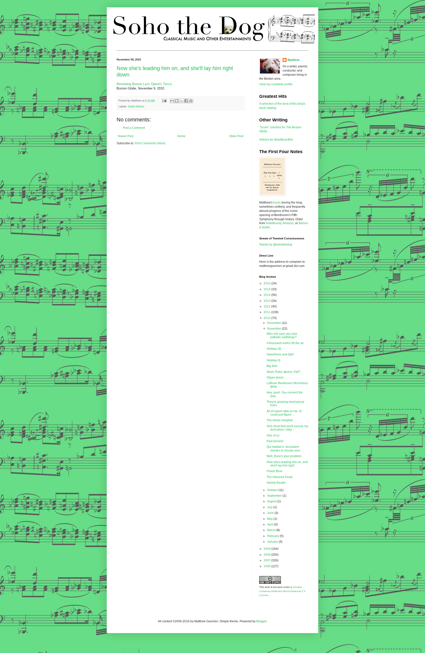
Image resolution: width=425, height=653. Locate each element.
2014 (267, 295)
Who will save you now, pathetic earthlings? (282, 335)
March (271, 530)
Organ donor (275, 377)
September (275, 495)
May (270, 519)
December (274, 323)
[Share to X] (181, 100)
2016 (267, 283)
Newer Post (125, 136)
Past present (275, 441)
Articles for (276, 139)
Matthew (293, 60)
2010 (267, 318)
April (270, 524)
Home (181, 136)
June (270, 513)
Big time (272, 366)
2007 (267, 560)
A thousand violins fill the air (285, 343)
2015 (267, 289)
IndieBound (273, 223)
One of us (273, 435)
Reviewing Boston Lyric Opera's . (144, 84)
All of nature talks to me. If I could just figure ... (284, 412)
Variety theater (276, 482)
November (274, 328)
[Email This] (172, 100)
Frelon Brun (274, 471)
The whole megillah (280, 420)
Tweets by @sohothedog (275, 244)
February (273, 536)
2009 (267, 549)
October (272, 490)
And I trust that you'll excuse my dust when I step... (287, 427)
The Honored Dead (279, 477)
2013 (267, 301)
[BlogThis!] (176, 100)
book (276, 202)
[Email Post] (164, 100)
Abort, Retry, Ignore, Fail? (283, 372)
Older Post (236, 136)
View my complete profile (276, 84)
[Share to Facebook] (186, 100)
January (273, 541)
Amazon (288, 223)
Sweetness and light (280, 354)
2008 (267, 554)
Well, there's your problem (284, 456)
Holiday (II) (274, 348)
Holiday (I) (273, 360)
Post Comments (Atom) (150, 143)
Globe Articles (136, 106)
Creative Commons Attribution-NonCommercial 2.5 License (282, 591)
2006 (267, 566)
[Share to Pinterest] (190, 100)
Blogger (261, 621)
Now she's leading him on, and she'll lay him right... (287, 463)
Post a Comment (134, 128)
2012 (267, 306)
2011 (267, 312)
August (272, 501)
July (270, 507)
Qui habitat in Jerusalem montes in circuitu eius (283, 448)
